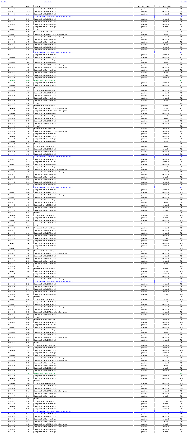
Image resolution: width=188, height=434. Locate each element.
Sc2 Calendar (48, 2)
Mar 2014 (4, 2)
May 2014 (184, 2)
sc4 (130, 2)
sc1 (108, 2)
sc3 (119, 2)
